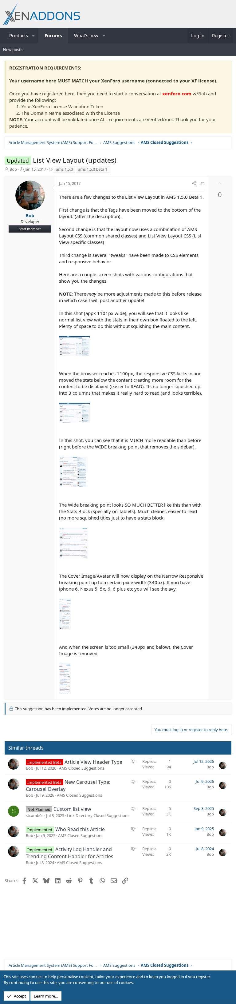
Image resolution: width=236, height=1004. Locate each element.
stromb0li (34, 815)
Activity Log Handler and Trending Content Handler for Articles (69, 852)
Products (18, 35)
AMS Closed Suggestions (81, 768)
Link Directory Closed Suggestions (98, 815)
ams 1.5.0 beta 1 (92, 169)
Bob (202, 93)
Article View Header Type (93, 762)
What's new (86, 35)
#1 (202, 183)
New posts (12, 49)
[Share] (194, 183)
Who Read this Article (80, 829)
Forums (53, 35)
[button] (33, 35)
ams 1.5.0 (64, 169)
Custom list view (72, 809)
